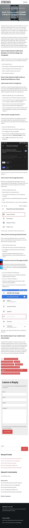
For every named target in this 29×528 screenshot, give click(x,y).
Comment (4, 408)
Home (3, 8)
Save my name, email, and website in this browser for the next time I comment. (14, 427)
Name (4, 391)
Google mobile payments (7, 361)
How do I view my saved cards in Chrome (10, 367)
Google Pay (16, 361)
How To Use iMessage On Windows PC (9, 465)
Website (4, 402)
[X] (1, 262)
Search (2, 446)
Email (4, 397)
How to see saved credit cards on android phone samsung (12, 370)
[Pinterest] (1, 264)
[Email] (1, 266)
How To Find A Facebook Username (8, 463)
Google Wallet (19, 364)
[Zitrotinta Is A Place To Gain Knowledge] (6, 2)
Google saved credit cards (7, 364)
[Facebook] (1, 260)
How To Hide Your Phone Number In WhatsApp (11, 467)
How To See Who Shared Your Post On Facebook (11, 458)
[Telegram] (1, 268)
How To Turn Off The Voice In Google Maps (10, 460)
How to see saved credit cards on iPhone (10, 373)
